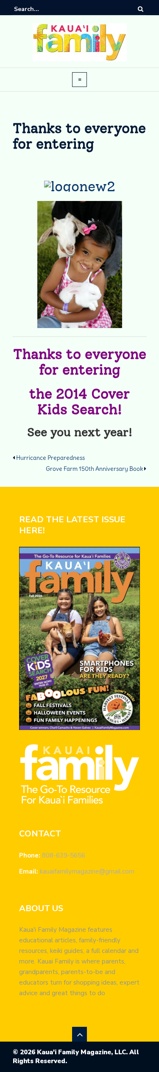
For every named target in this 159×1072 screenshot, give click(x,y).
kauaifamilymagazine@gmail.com (87, 871)
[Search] (140, 8)
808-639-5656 (63, 855)
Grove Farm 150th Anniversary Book (94, 468)
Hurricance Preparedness (50, 457)
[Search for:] (40, 9)
